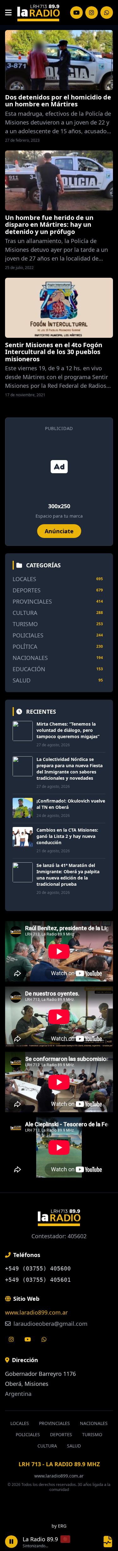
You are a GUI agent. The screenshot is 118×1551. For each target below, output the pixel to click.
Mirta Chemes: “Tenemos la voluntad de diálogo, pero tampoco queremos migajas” (68, 730)
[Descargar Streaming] (108, 1541)
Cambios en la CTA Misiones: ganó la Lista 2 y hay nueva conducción (67, 836)
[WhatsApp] (106, 12)
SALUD (22, 680)
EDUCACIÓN (29, 669)
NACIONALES (30, 657)
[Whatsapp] (44, 1339)
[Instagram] (76, 12)
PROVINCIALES (32, 601)
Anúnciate (59, 531)
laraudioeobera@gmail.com (49, 1323)
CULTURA (25, 612)
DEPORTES (27, 590)
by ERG (59, 1526)
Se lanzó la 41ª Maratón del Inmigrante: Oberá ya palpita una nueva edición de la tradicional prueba (68, 874)
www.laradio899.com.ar (36, 1312)
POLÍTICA (25, 646)
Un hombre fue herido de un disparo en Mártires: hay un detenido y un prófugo (49, 224)
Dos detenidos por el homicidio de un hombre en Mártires (58, 100)
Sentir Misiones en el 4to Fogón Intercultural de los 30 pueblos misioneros (53, 352)
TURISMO (25, 624)
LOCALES (24, 579)
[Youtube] (27, 1339)
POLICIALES (28, 635)
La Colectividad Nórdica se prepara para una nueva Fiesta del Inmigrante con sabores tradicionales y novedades (70, 768)
